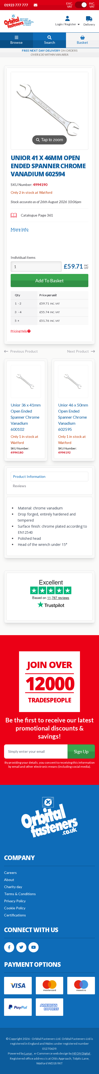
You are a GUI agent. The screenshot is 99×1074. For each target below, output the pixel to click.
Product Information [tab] (29, 476)
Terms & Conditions (20, 894)
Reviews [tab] (19, 486)
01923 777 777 (16, 5)
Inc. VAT (92, 5)
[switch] (81, 5)
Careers (10, 872)
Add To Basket (49, 280)
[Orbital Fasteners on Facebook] (9, 947)
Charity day (13, 887)
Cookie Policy (14, 908)
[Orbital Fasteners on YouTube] (33, 947)
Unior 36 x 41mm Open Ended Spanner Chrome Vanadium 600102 (26, 417)
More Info (19, 229)
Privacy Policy (15, 901)
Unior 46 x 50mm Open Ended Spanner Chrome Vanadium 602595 (73, 417)
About (9, 879)
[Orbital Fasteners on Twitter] (21, 947)
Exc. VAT (69, 5)
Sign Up (81, 751)
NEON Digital (81, 1053)
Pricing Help (19, 331)
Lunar (28, 1053)
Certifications (15, 915)
